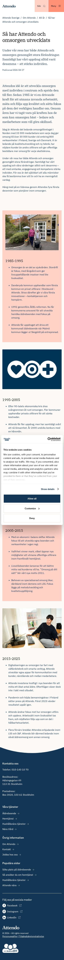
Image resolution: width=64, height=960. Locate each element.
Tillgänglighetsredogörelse (31, 936)
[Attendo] (10, 927)
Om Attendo (29, 17)
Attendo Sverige (10, 17)
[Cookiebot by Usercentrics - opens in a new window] (48, 439)
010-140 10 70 (20, 769)
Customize (30, 508)
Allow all (32, 498)
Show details (47, 489)
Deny (32, 518)
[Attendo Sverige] (9, 6)
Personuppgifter (10, 936)
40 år (42, 17)
